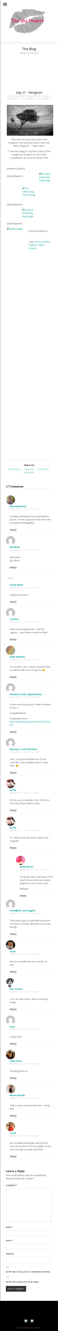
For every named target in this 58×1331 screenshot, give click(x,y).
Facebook (15, 469)
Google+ (29, 472)
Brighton (35, 96)
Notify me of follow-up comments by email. (28, 1271)
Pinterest (43, 469)
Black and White (17, 96)
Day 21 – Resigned (29, 92)
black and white (42, 241)
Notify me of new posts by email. (22, 1282)
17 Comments (29, 99)
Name (9, 1227)
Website (10, 1253)
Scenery (14, 99)
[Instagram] (32, 1321)
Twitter (29, 469)
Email (9, 1240)
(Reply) (13, 529)
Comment (11, 1185)
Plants (47, 96)
